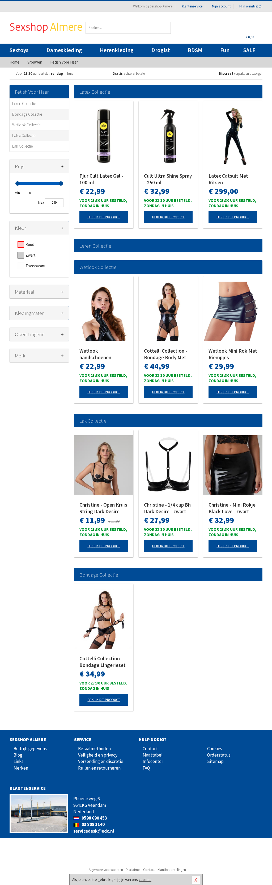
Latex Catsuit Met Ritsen (228, 179)
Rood (30, 244)
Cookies (214, 749)
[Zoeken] (164, 28)
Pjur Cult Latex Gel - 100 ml (101, 179)
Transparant (36, 265)
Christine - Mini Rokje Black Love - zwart (232, 508)
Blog (18, 755)
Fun (225, 50)
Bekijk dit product (104, 217)
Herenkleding (117, 50)
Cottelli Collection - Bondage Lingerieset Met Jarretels (102, 662)
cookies (145, 879)
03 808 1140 (93, 824)
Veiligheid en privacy (97, 755)
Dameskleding (64, 50)
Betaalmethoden (94, 749)
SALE (249, 50)
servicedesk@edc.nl (93, 831)
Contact (150, 749)
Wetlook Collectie (26, 124)
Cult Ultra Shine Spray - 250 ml (168, 179)
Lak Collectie (22, 146)
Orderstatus (219, 755)
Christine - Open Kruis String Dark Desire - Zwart (103, 508)
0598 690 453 (94, 818)
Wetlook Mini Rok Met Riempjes (233, 354)
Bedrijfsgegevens (30, 749)
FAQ (146, 768)
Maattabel (153, 755)
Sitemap (215, 761)
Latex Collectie (23, 135)
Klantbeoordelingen (172, 869)
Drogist (160, 50)
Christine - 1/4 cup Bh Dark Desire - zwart (167, 508)
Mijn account (221, 6)
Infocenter (153, 761)
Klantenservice (192, 6)
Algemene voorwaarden (106, 869)
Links (18, 761)
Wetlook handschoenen (95, 354)
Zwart (31, 255)
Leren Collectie (24, 103)
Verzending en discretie (100, 761)
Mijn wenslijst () (250, 6)
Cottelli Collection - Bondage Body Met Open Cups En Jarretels (165, 354)
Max (41, 202)
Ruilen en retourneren (99, 768)
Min (17, 193)
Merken (21, 768)
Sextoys (19, 50)
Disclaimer (133, 869)
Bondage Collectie (27, 114)
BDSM (195, 50)
